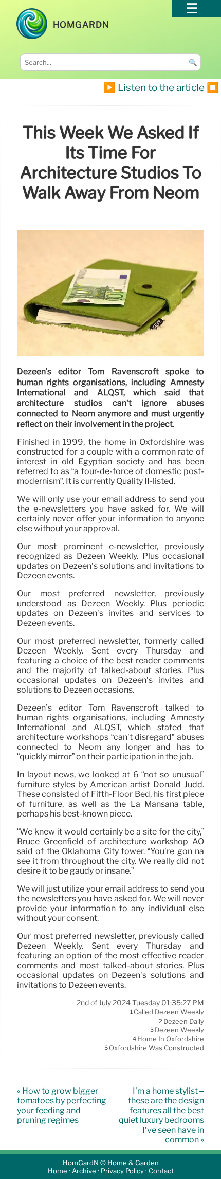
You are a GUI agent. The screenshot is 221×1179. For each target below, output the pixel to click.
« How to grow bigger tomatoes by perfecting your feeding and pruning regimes (61, 1105)
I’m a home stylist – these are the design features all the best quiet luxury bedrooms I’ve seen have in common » (161, 1115)
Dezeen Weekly (179, 1030)
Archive (84, 1171)
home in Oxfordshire (170, 1039)
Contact (161, 1171)
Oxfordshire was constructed (156, 1048)
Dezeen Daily (183, 1021)
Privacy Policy (122, 1171)
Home (57, 1171)
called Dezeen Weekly (169, 1012)
